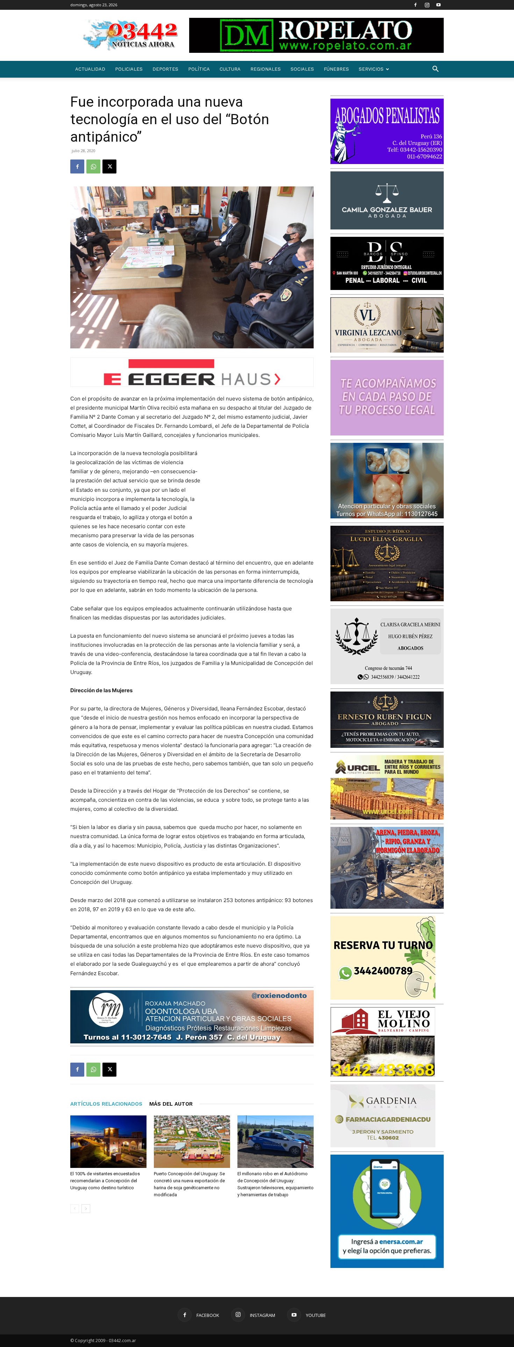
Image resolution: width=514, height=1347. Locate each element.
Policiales (129, 69)
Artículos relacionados (106, 1104)
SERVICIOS (371, 69)
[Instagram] (427, 5)
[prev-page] (74, 1208)
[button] (435, 69)
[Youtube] (438, 5)
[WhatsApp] (93, 166)
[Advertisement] (261, 494)
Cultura (230, 69)
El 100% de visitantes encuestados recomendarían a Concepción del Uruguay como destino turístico (105, 1180)
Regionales (265, 69)
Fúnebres (336, 69)
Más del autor (171, 1104)
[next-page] (85, 1208)
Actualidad (90, 69)
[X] (109, 166)
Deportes (165, 69)
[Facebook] (415, 5)
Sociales (302, 69)
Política (199, 69)
